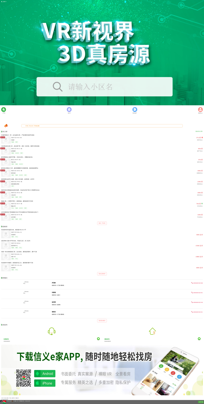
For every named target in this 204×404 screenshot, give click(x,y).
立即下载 (201, 402)
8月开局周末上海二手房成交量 (32, 125)
